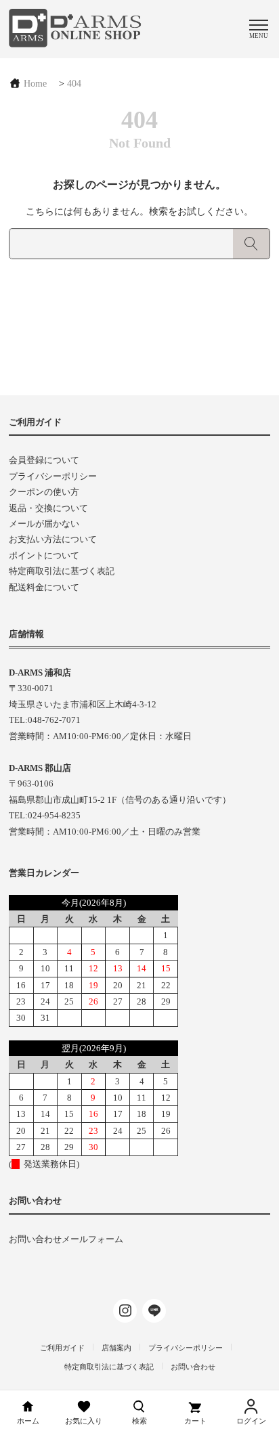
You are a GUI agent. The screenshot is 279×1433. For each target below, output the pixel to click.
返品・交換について (48, 508)
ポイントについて (44, 555)
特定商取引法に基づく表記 (61, 571)
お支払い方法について (53, 539)
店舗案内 (116, 1348)
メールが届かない (44, 524)
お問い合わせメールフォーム (66, 1239)
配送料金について (44, 587)
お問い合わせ (193, 1367)
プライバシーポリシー (53, 476)
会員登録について (44, 460)
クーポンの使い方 (44, 492)
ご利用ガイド (62, 1348)
